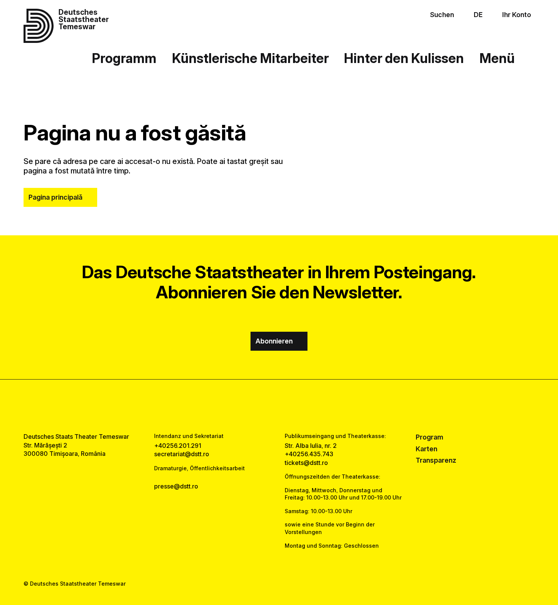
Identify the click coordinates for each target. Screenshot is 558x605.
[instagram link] (279, 406)
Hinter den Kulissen (404, 58)
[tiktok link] (302, 406)
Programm (124, 58)
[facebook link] (256, 406)
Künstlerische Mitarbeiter (250, 58)
